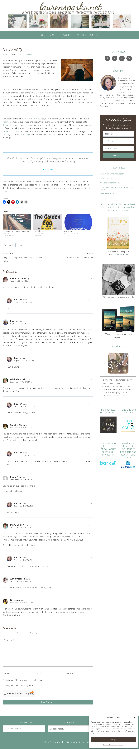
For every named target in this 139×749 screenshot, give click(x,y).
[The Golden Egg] (47, 222)
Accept (113, 739)
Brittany (15, 599)
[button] (135, 717)
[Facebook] (107, 58)
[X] (129, 58)
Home (43, 35)
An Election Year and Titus (110, 183)
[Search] (41, 728)
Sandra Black (17, 424)
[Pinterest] (122, 58)
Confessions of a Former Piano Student (17, 231)
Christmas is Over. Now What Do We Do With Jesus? (117, 188)
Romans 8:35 (8, 125)
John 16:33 (35, 118)
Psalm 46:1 (7, 122)
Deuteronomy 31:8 (11, 131)
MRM (75, 742)
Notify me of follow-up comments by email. (24, 680)
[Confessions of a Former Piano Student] (17, 222)
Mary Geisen (17, 524)
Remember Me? (106, 178)
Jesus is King (68, 231)
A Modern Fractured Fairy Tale (80, 256)
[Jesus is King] (78, 222)
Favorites (67, 35)
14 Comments (30, 54)
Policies (120, 745)
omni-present (9, 245)
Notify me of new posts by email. (19, 685)
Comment (9, 640)
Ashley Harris (17, 578)
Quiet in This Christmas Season (112, 174)
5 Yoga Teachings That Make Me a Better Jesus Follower (23, 257)
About (53, 35)
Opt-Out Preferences (110, 745)
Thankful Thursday (107, 194)
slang (19, 245)
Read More (104, 106)
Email (38, 673)
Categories (69, 722)
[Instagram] (114, 58)
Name (7, 673)
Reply (90, 278)
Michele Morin (18, 379)
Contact (94, 35)
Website (69, 673)
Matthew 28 (27, 134)
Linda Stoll (16, 477)
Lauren (7, 54)
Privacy (82, 742)
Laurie (14, 320)
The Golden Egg (38, 231)
